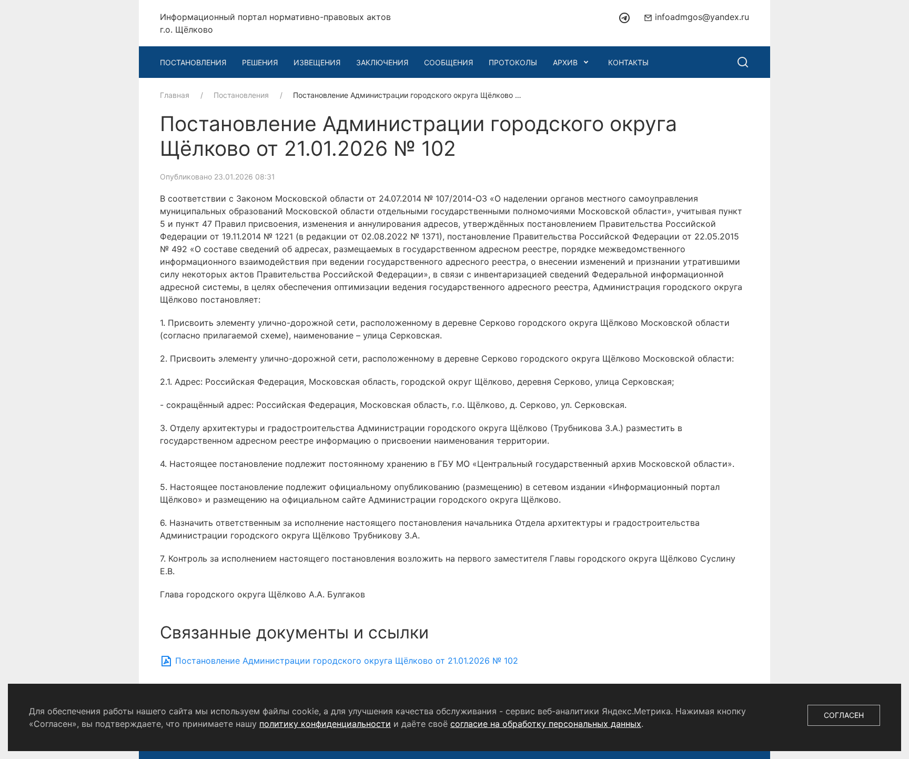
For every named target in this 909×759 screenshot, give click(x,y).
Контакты (628, 62)
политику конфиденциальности (325, 723)
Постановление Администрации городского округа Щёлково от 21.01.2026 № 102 (345, 660)
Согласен (844, 715)
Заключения (382, 62)
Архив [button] (565, 62)
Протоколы (513, 62)
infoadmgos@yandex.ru (700, 17)
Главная (174, 95)
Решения (260, 62)
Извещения (317, 62)
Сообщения (448, 62)
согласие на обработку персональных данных (545, 723)
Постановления (193, 62)
